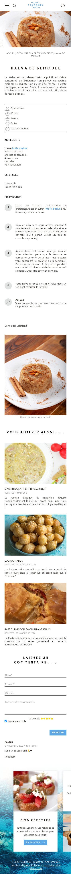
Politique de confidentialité (46, 865)
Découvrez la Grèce (29, 53)
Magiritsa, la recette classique (25, 489)
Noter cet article (17, 721)
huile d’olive (53, 208)
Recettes (47, 53)
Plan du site (36, 868)
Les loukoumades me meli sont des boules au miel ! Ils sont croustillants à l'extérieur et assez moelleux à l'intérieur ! (35, 572)
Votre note (34, 719)
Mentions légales (20, 865)
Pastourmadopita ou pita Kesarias (27, 629)
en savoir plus (35, 842)
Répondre (10, 756)
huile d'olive (19, 148)
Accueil (10, 53)
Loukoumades (14, 560)
